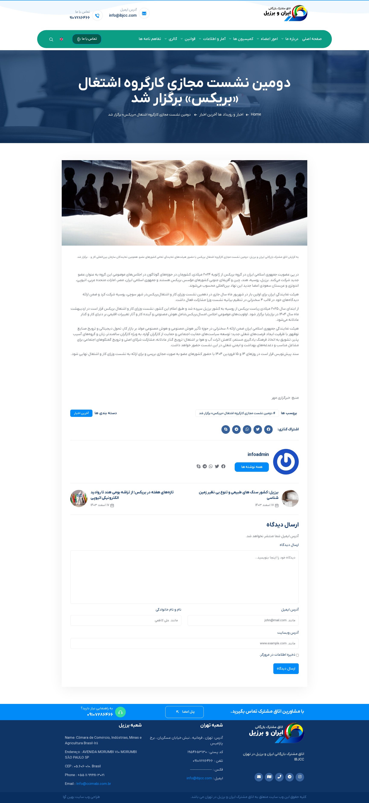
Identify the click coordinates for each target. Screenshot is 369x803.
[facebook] (268, 429)
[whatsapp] (211, 466)
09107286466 (100, 715)
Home (256, 114)
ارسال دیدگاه (289, 545)
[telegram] (205, 466)
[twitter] (257, 429)
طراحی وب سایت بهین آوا (81, 797)
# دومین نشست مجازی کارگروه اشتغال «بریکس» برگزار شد (237, 413)
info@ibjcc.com (123, 15)
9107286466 (80, 17)
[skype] (225, 429)
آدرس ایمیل (290, 609)
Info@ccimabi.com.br (93, 784)
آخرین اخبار (208, 114)
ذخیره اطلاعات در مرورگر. (277, 654)
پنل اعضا (188, 712)
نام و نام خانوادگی (168, 609)
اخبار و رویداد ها (230, 114)
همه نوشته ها (251, 467)
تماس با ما (89, 39)
